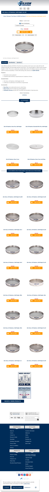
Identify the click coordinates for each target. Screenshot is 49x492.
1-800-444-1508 (28, 457)
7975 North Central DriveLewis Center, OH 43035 (30, 455)
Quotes (26, 464)
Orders (26, 435)
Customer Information (29, 430)
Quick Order (27, 443)
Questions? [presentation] (19, 62)
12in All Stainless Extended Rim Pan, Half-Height (36, 126)
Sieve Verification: (25, 23)
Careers (11, 432)
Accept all (6, 487)
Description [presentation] (4, 62)
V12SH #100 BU (35, 70)
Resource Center (13, 437)
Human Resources (29, 468)
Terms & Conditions (14, 445)
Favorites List (28, 439)
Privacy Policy (13, 443)
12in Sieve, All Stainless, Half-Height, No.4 (12, 229)
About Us (12, 430)
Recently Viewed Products (15, 462)
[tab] (4, 62)
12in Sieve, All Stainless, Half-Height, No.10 (36, 327)
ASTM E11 (24, 95)
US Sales (27, 459)
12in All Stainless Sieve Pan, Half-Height (13, 126)
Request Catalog (13, 454)
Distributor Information (14, 441)
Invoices (27, 437)
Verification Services (8, 90)
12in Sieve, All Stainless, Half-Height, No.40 (36, 360)
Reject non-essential (17, 487)
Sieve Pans (6, 87)
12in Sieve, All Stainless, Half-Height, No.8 (12, 262)
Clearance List (13, 458)
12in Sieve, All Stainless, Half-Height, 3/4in (12, 327)
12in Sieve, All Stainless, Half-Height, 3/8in (12, 295)
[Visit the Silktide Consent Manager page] (35, 487)
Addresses (27, 432)
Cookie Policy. (26, 483)
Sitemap (11, 447)
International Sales (29, 461)
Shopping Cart (28, 441)
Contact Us (12, 435)
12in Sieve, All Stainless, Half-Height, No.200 (12, 196)
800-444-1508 (16, 414)
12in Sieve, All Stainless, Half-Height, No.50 (36, 196)
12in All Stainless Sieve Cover (12, 159)
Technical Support (29, 466)
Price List (12, 456)
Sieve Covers (6, 88)
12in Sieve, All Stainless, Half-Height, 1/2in (36, 295)
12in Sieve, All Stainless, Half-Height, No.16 (36, 262)
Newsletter (12, 439)
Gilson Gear (12, 460)
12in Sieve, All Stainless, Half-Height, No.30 (36, 229)
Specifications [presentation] (12, 62)
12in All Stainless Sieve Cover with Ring (36, 159)
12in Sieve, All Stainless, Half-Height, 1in (13, 360)
